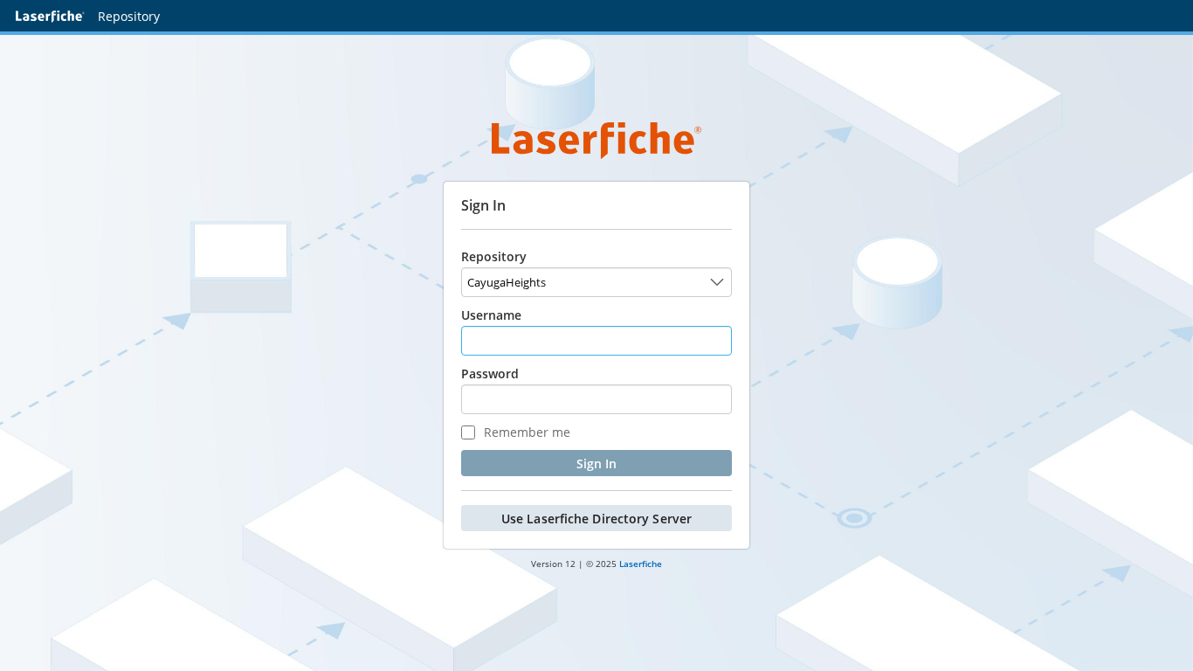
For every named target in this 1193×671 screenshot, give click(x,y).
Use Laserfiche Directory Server (596, 518)
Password (490, 373)
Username (491, 315)
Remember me (525, 432)
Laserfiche (640, 563)
